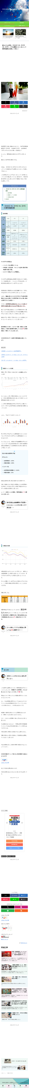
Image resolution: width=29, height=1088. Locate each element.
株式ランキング (4, 939)
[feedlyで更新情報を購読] (7, 910)
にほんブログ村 (5, 762)
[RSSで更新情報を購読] (21, 910)
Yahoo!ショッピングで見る (14, 848)
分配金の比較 (11, 197)
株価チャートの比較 (12, 195)
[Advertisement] (14, 65)
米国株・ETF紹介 (11, 856)
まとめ (7, 199)
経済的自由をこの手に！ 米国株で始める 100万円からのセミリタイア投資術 (14, 835)
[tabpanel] (8, 34)
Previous (1, 34)
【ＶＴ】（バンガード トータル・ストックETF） (14, 360)
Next (28, 34)
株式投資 (4, 856)
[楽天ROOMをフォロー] (21, 907)
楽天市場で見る (14, 844)
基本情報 (10, 192)
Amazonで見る (14, 840)
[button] (23, 106)
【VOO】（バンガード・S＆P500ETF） (11, 351)
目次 (12, 186)
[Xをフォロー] (7, 907)
